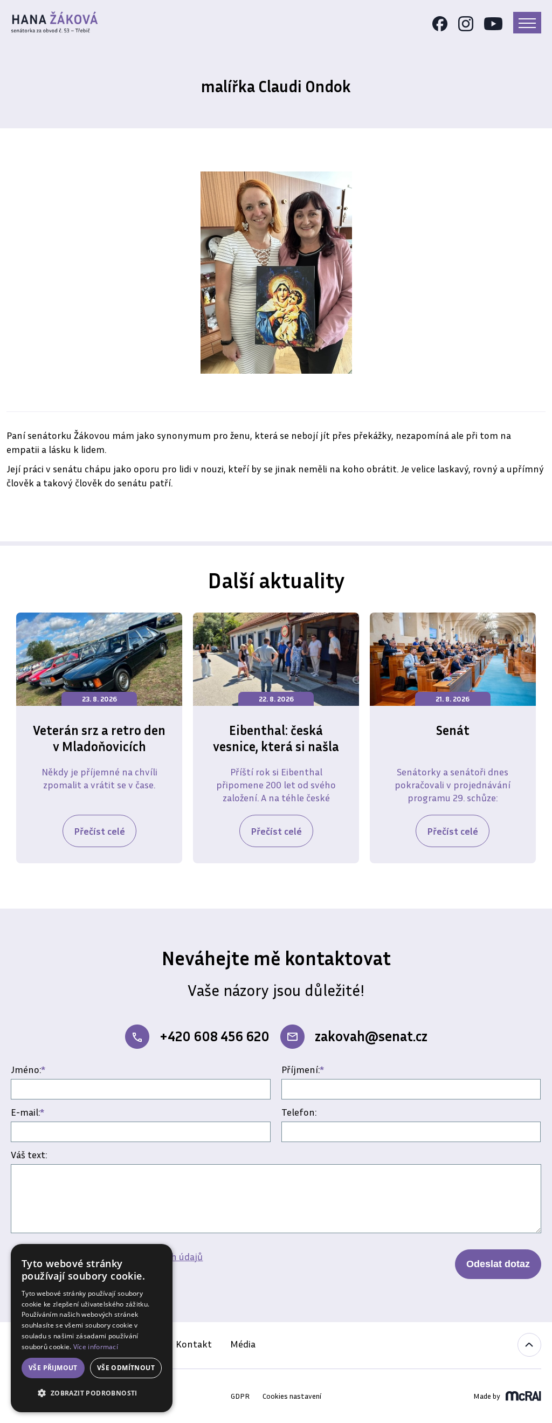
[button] (92, 1393)
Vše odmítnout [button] (126, 1367)
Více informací (95, 1346)
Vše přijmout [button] (53, 1367)
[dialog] (91, 1328)
